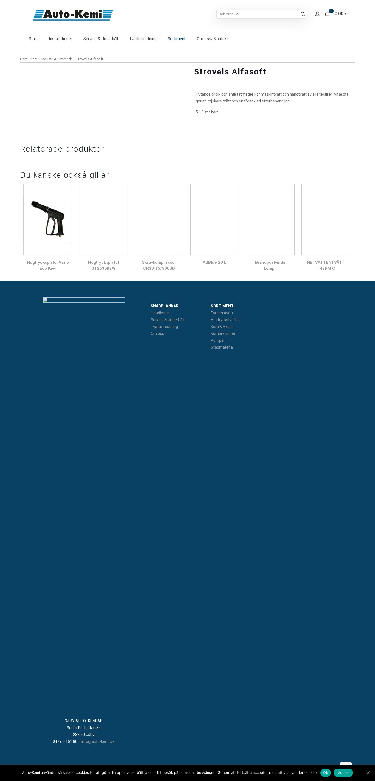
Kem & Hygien (223, 326)
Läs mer (343, 772)
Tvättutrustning (164, 326)
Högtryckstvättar (225, 320)
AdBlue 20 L (214, 262)
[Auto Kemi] (73, 15)
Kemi (34, 59)
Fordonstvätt (222, 313)
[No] (368, 773)
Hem (23, 59)
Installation (160, 313)
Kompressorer (223, 333)
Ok (325, 772)
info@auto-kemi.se (97, 741)
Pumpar (218, 340)
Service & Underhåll (167, 320)
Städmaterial (222, 347)
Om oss (157, 333)
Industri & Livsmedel (57, 59)
